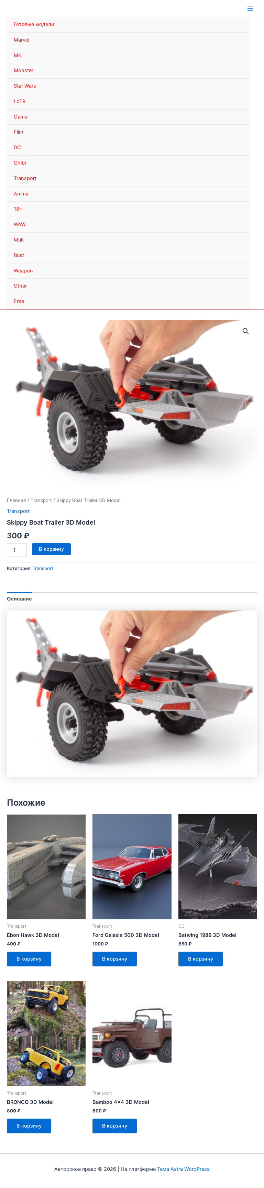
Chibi (20, 163)
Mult (19, 240)
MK (18, 55)
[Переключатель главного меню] (250, 8)
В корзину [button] (29, 959)
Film (18, 132)
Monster (23, 70)
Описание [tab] (19, 599)
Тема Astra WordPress (183, 1169)
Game (21, 117)
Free (19, 301)
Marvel (21, 40)
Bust (19, 255)
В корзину (51, 549)
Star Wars (25, 86)
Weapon (23, 271)
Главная (16, 500)
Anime (21, 194)
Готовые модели (34, 24)
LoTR (19, 101)
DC (17, 147)
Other (20, 286)
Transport (25, 178)
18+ (18, 209)
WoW (20, 224)
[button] (246, 331)
